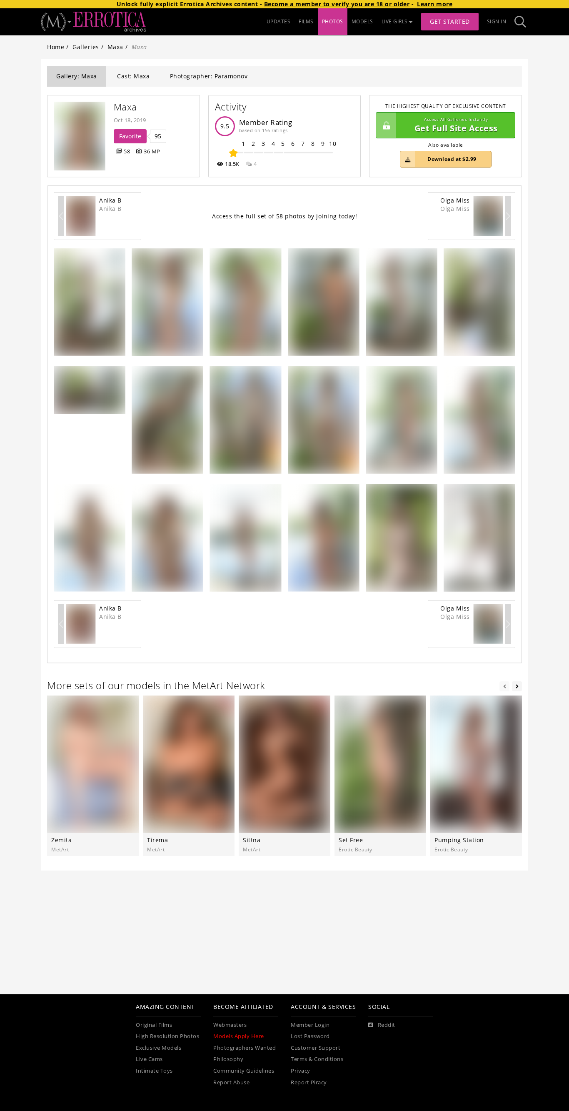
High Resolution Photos (167, 1036)
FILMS (306, 21)
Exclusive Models (158, 1047)
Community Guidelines (243, 1070)
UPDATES (279, 21)
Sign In (497, 21)
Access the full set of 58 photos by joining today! (284, 216)
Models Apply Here (238, 1036)
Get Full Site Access (456, 125)
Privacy (300, 1070)
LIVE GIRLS (395, 21)
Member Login (310, 1024)
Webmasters (230, 1024)
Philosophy (228, 1059)
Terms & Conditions (317, 1059)
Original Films (154, 1024)
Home (55, 47)
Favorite (130, 136)
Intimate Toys (154, 1070)
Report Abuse (231, 1082)
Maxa (115, 47)
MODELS (362, 21)
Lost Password (310, 1036)
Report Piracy (309, 1082)
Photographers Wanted (244, 1047)
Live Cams (149, 1059)
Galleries (85, 47)
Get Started (450, 21)
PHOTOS (332, 21)
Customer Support (315, 1047)
